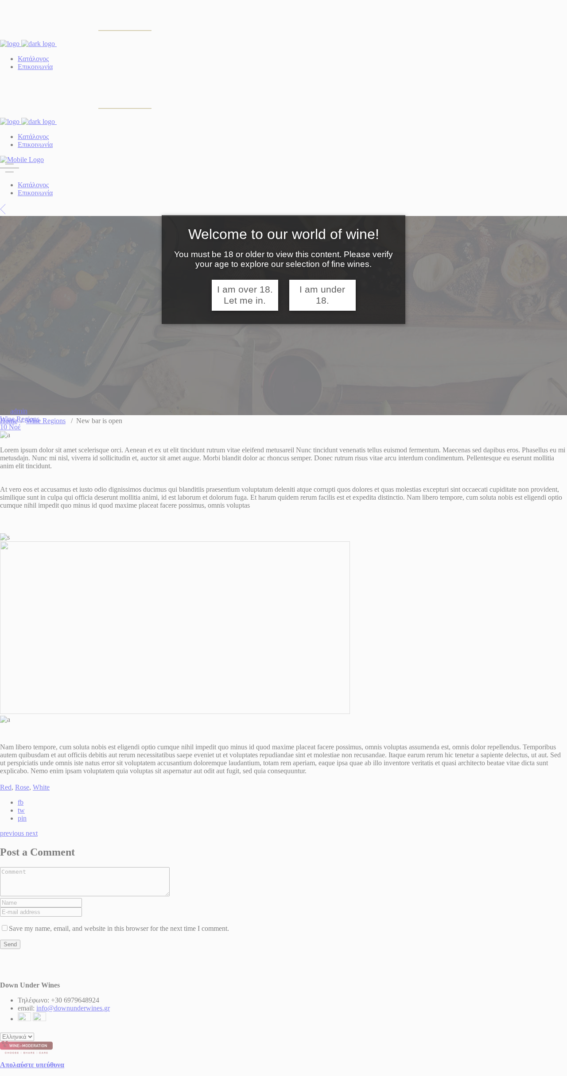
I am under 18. (322, 295)
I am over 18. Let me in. (245, 295)
